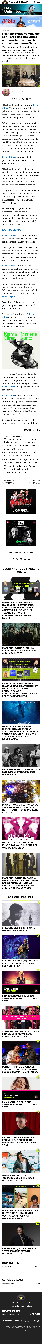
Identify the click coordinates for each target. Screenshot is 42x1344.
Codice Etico (27, 1326)
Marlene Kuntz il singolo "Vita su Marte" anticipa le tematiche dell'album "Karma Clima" (19, 469)
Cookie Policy (11, 1327)
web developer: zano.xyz (21, 1330)
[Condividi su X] (20, 99)
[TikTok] (38, 1321)
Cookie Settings (31, 1327)
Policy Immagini (20, 1327)
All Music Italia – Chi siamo (9, 1326)
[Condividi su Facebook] (17, 99)
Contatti (20, 1326)
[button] (26, 99)
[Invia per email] (30, 99)
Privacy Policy (35, 1326)
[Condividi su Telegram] (23, 99)
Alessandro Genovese (21, 92)
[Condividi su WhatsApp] (13, 99)
